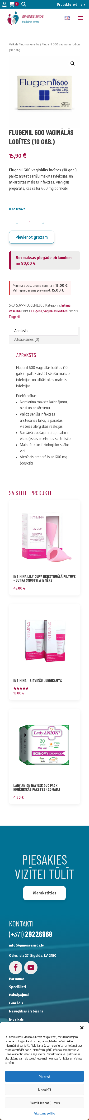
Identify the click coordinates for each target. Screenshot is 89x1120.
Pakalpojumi (19, 995)
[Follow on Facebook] (15, 967)
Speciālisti (17, 987)
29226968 (38, 933)
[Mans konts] (4, 4)
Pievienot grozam (31, 237)
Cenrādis (16, 1003)
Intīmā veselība (29, 44)
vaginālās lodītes (55, 311)
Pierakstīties (44, 893)
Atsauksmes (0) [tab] (26, 339)
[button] (82, 1027)
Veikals (13, 44)
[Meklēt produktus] (23, 4)
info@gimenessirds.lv (26, 945)
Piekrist (45, 1076)
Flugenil (36, 311)
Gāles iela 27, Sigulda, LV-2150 (32, 955)
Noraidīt (44, 1090)
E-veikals (16, 1019)
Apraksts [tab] (21, 330)
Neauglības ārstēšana (26, 1011)
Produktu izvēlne (71, 4)
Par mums (16, 979)
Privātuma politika (44, 1113)
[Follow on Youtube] (30, 967)
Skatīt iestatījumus (44, 1103)
